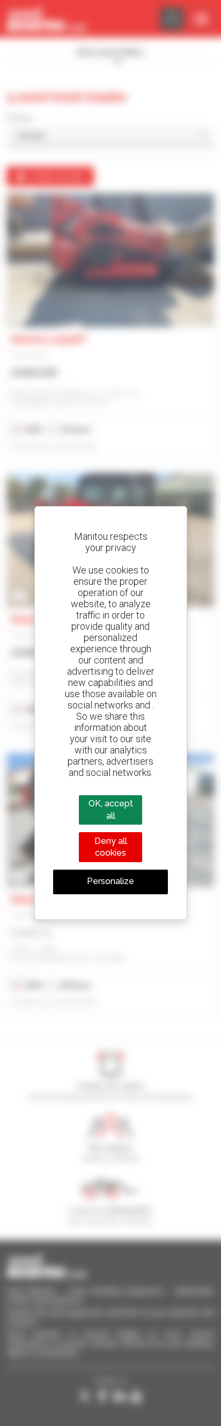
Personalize (110, 881)
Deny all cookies (110, 847)
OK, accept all (111, 809)
